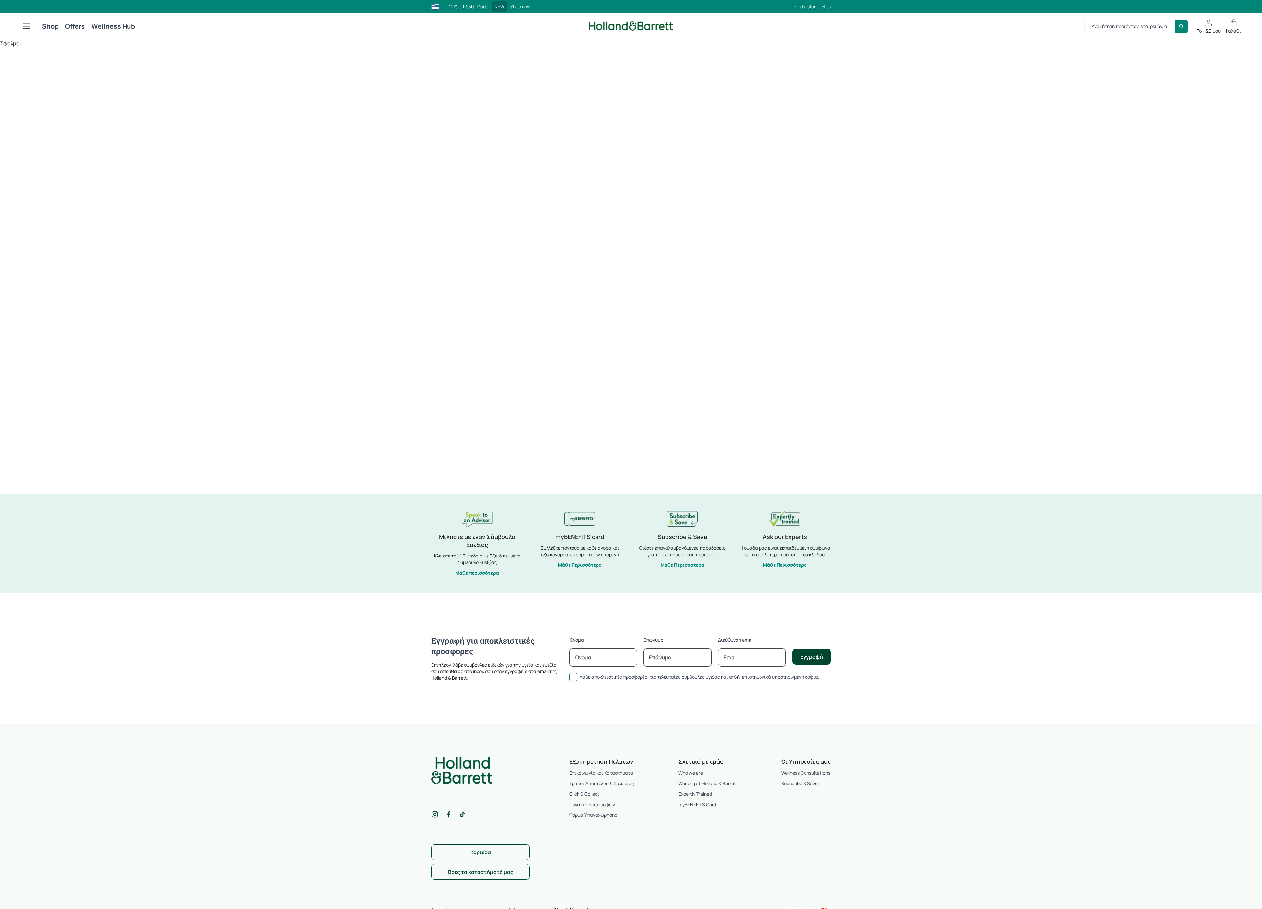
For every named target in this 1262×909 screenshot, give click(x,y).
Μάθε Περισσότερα (580, 565)
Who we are (690, 773)
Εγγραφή (811, 656)
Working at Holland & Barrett (707, 783)
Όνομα (576, 640)
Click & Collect (584, 794)
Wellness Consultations (805, 773)
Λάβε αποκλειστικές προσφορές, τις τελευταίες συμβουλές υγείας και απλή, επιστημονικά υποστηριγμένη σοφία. (699, 677)
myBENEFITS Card (697, 804)
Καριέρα (480, 852)
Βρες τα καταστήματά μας (480, 871)
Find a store (806, 6)
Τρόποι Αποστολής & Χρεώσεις (601, 783)
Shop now (520, 6)
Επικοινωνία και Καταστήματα (601, 773)
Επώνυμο (653, 640)
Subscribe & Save (799, 783)
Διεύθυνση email (735, 640)
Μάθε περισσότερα (477, 573)
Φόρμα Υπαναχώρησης (593, 815)
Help (826, 6)
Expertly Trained (695, 794)
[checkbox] (573, 677)
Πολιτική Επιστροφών (592, 804)
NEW (499, 6)
